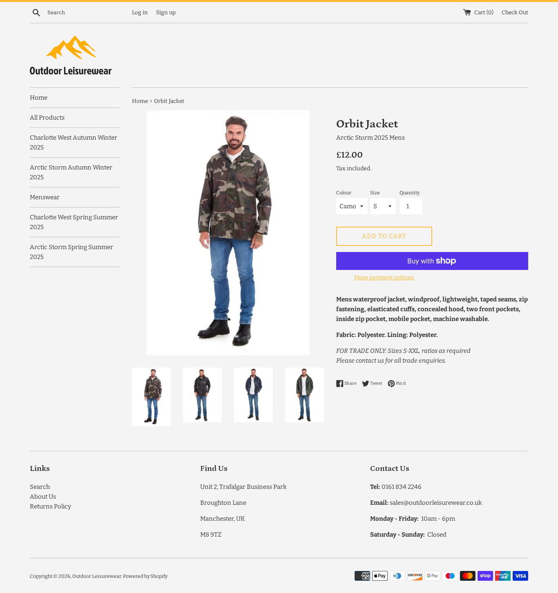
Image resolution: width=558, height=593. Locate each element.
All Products (47, 117)
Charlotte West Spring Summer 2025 (74, 222)
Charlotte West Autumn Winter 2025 (73, 142)
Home (38, 97)
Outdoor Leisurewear (96, 576)
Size (375, 193)
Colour (343, 193)
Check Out (515, 12)
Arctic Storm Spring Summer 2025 (71, 252)
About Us (43, 496)
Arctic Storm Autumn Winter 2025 (71, 172)
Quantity (410, 193)
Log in (140, 12)
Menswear (45, 197)
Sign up (166, 12)
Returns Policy (50, 506)
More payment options (384, 277)
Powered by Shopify (145, 576)
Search (40, 486)
